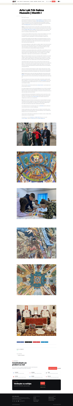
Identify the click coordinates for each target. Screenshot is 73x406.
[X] (20, 401)
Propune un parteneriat (52, 368)
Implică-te (53, 1)
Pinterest (53, 377)
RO (58, 1)
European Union (33, 118)
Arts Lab (34, 397)
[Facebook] (46, 1)
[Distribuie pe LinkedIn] (44, 342)
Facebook (19, 373)
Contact (43, 1)
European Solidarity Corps (41, 118)
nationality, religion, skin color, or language (30, 29)
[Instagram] (47, 1)
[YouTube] (50, 1)
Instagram (36, 373)
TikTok (53, 373)
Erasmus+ (34, 398)
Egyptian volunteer (37, 117)
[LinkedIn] (22, 401)
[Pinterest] (24, 401)
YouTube (20, 377)
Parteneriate (39, 1)
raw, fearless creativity (35, 96)
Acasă (18, 1)
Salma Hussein (32, 117)
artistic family (41, 105)
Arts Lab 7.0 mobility (24, 118)
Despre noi (21, 1)
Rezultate (31, 1)
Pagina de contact (42, 387)
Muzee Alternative (36, 400)
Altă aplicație (59, 368)
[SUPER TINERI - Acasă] (14, 1)
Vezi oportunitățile (51, 400)
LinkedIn (37, 377)
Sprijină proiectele (43, 385)
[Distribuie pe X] (28, 342)
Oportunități (35, 1)
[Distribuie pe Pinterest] (36, 342)
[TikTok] (49, 1)
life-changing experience (27, 24)
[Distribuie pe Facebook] (20, 342)
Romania (23, 74)
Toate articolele (35, 401)
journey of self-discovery (39, 19)
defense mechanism (43, 80)
